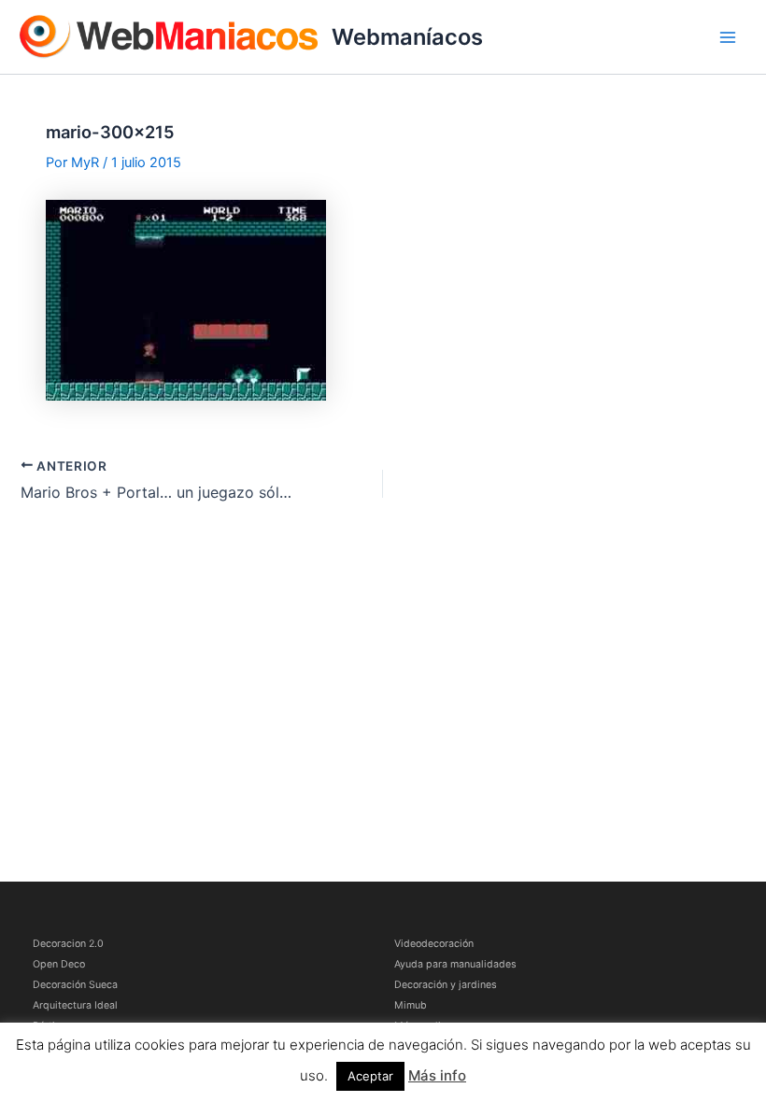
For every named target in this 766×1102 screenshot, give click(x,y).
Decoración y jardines (445, 985)
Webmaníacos (407, 36)
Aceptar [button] (370, 1075)
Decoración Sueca (75, 985)
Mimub (410, 1005)
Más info (437, 1075)
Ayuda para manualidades (455, 964)
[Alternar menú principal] (727, 37)
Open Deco (59, 964)
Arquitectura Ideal (75, 1005)
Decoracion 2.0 (68, 944)
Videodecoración (434, 944)
